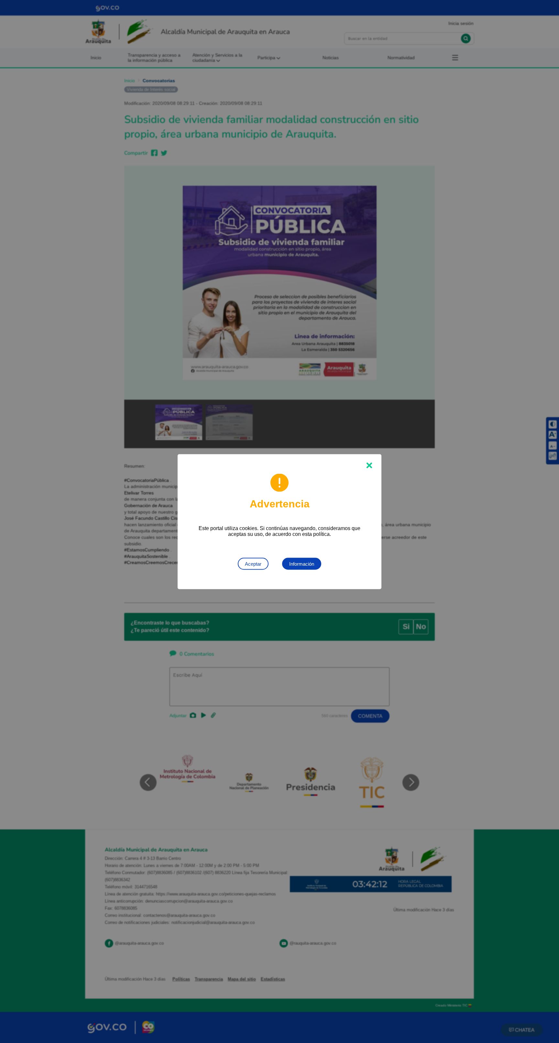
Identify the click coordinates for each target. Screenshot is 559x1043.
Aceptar (253, 563)
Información (301, 563)
